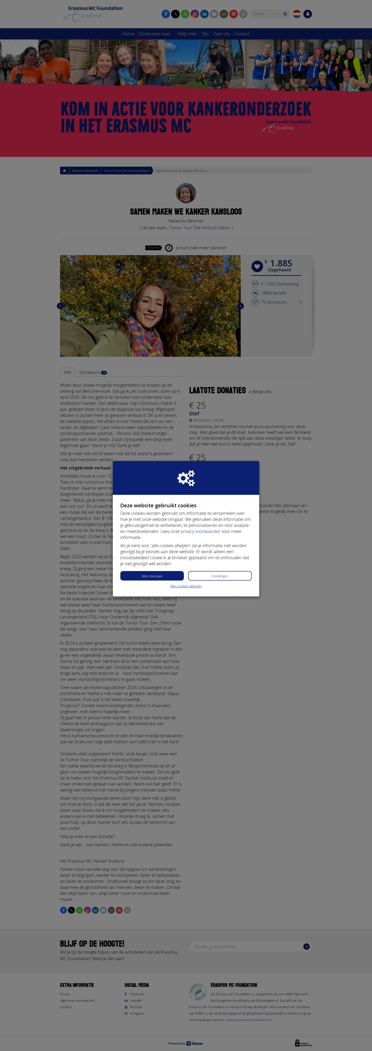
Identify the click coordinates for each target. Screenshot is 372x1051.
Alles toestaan (152, 576)
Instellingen (220, 576)
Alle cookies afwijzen (186, 586)
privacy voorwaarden (201, 531)
